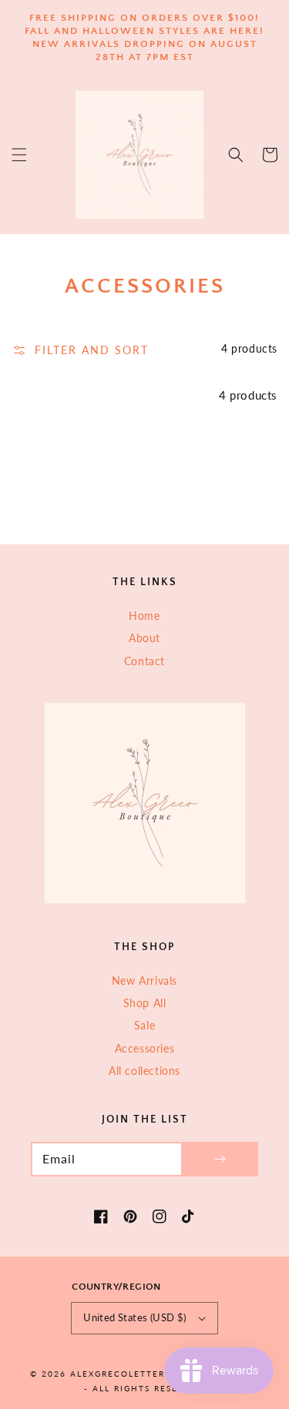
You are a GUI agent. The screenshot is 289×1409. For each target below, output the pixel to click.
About (144, 637)
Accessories (145, 1048)
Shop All (144, 1002)
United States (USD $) (134, 1317)
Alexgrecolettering (126, 1373)
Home (144, 615)
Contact (144, 661)
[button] (19, 155)
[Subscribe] (219, 1159)
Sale (144, 1025)
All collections (144, 1070)
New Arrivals (144, 980)
